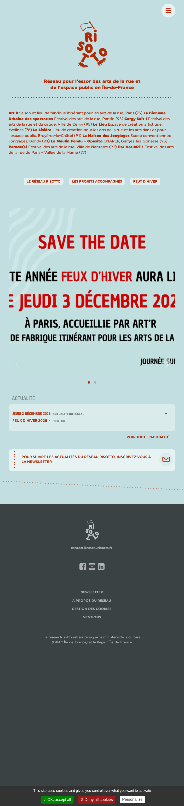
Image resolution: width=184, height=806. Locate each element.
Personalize (132, 799)
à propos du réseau (91, 600)
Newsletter (91, 592)
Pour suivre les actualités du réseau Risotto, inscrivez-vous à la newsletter (86, 459)
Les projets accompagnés (97, 181)
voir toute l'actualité (148, 437)
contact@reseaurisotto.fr (91, 548)
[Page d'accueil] (92, 45)
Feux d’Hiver (145, 181)
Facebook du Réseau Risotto (83, 567)
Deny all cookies (98, 800)
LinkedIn (102, 567)
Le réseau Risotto (44, 181)
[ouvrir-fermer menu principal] (168, 11)
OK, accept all (58, 800)
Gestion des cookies (91, 609)
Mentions (92, 617)
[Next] (166, 364)
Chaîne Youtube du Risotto (93, 567)
